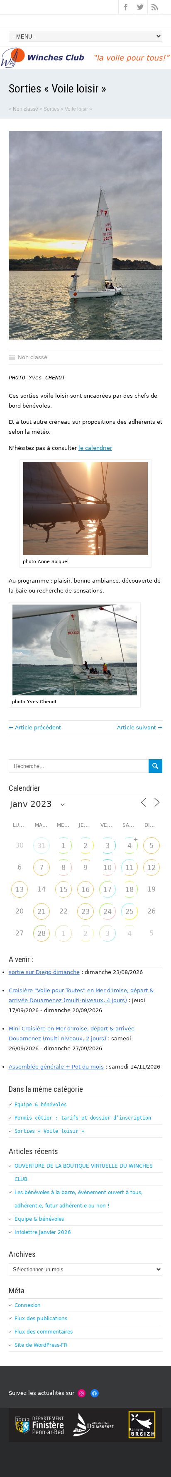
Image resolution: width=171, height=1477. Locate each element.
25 (129, 912)
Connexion (28, 1305)
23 (85, 912)
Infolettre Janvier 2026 (43, 1232)
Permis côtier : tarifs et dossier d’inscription (83, 1118)
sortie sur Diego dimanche (44, 972)
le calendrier (95, 448)
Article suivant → (139, 727)
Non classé (25, 109)
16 (85, 890)
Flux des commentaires (44, 1332)
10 (107, 868)
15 (63, 890)
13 (19, 890)
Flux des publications (41, 1319)
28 (41, 934)
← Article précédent (35, 727)
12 (151, 868)
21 (41, 912)
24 (107, 912)
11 (129, 868)
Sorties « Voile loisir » (49, 1131)
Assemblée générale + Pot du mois (56, 1067)
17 (107, 890)
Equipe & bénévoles (41, 1105)
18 (129, 890)
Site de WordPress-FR (41, 1345)
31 (41, 846)
